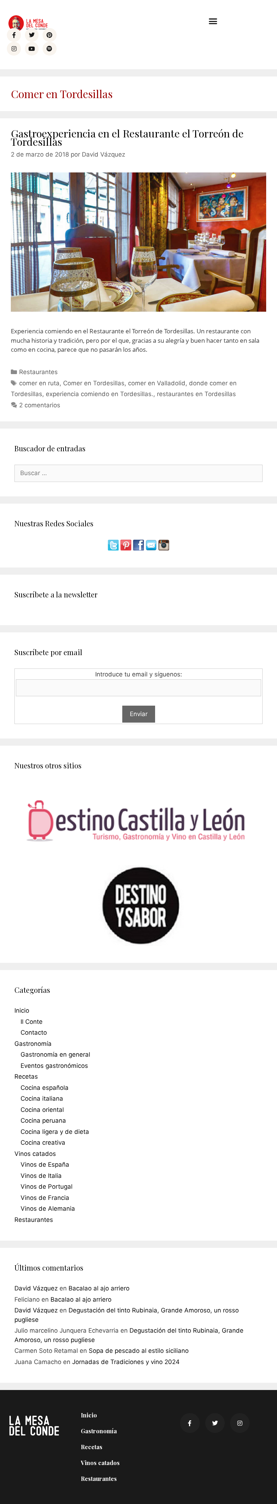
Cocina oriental (42, 1109)
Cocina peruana (43, 1120)
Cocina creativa (43, 1142)
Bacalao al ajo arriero (99, 1288)
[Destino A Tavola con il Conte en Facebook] (139, 548)
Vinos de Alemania (48, 1208)
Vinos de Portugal (46, 1186)
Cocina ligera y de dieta (55, 1131)
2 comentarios (39, 405)
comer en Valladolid (156, 383)
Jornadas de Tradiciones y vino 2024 (126, 1361)
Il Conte (32, 1021)
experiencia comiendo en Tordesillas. (99, 394)
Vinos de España (45, 1164)
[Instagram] (14, 49)
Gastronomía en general (55, 1054)
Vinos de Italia (41, 1175)
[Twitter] (32, 35)
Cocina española (45, 1087)
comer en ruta (39, 383)
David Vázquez (36, 1288)
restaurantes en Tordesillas (196, 394)
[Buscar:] (138, 473)
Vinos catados (35, 1153)
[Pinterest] (49, 35)
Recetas (26, 1076)
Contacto (34, 1032)
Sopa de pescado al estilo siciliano (139, 1350)
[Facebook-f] (14, 35)
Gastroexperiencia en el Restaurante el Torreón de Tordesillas (127, 137)
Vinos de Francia (45, 1197)
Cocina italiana (42, 1098)
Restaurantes (38, 372)
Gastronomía (33, 1043)
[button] (213, 21)
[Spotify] (49, 49)
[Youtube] (32, 49)
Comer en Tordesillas (93, 383)
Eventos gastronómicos (54, 1065)
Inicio (21, 1010)
